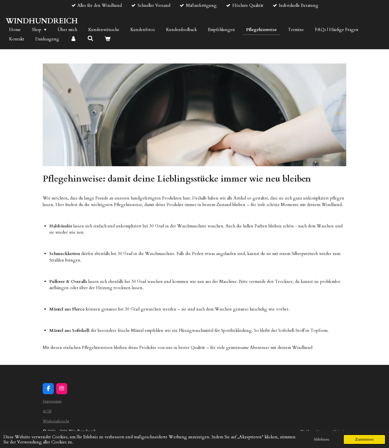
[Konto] (73, 39)
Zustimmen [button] (364, 439)
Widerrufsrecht (56, 421)
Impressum (52, 401)
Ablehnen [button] (321, 439)
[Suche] (90, 38)
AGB (47, 411)
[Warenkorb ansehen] (107, 39)
